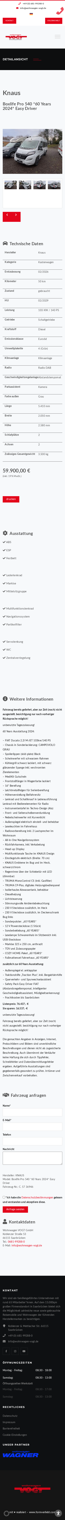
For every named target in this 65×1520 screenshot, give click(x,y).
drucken (11, 499)
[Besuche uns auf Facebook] (6, 1351)
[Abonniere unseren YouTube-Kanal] (24, 1351)
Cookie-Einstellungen (15, 1435)
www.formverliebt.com (42, 1512)
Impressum (9, 1422)
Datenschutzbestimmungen (37, 1197)
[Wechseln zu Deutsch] (31, 14)
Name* (7, 1106)
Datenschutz (10, 1416)
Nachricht (8, 1149)
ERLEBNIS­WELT (53, 21)
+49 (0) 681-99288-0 (33, 4)
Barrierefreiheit (11, 1428)
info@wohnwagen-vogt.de (33, 8)
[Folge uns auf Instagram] (15, 1351)
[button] (6, 1513)
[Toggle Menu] (57, 38)
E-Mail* (7, 1120)
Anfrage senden (15, 1209)
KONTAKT (9, 21)
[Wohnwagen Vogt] (16, 37)
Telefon (7, 1135)
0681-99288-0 (16, 1242)
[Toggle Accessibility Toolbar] (58, 1513)
